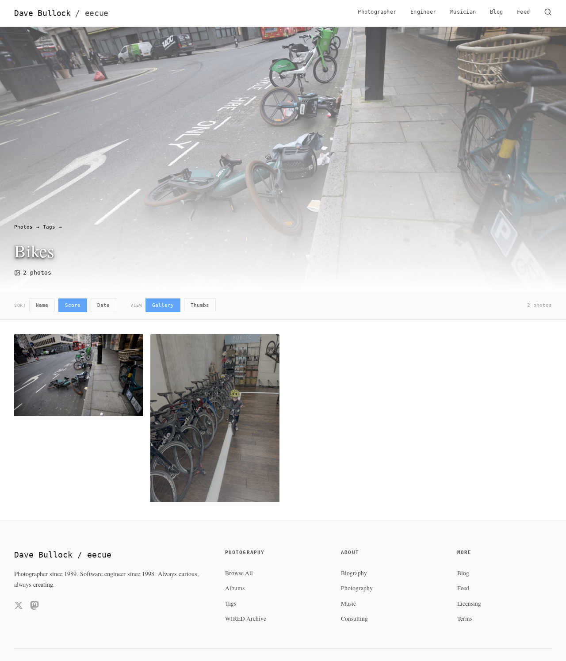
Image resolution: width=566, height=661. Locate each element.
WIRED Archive (245, 619)
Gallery (163, 305)
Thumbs (200, 305)
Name (42, 305)
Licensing (469, 604)
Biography (354, 573)
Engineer (423, 12)
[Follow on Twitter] (18, 607)
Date (103, 305)
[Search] (548, 13)
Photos (23, 227)
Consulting (354, 619)
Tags (49, 227)
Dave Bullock (61, 13)
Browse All (239, 573)
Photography (357, 588)
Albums (235, 588)
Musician (463, 12)
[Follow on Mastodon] (34, 607)
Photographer (377, 12)
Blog (496, 12)
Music (348, 604)
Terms (464, 619)
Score (72, 305)
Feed (523, 12)
